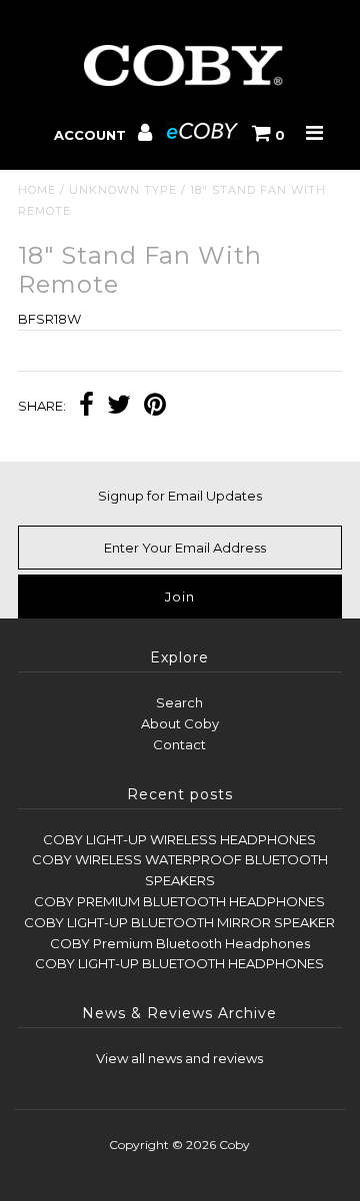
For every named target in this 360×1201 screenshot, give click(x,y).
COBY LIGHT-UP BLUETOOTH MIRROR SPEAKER (179, 922)
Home (37, 190)
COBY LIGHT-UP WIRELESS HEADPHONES (179, 839)
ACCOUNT (92, 135)
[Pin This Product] (155, 407)
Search (179, 702)
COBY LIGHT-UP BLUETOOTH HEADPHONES (179, 963)
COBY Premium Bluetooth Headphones (180, 943)
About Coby (180, 723)
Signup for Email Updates (180, 496)
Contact (179, 744)
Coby (234, 1144)
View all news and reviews (179, 1058)
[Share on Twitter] (119, 407)
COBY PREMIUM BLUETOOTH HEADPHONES (179, 901)
